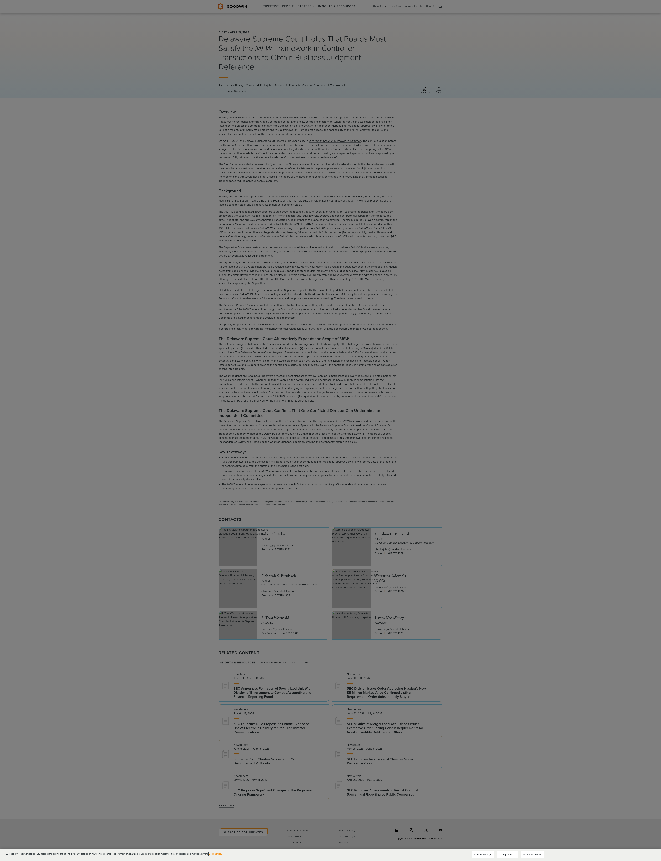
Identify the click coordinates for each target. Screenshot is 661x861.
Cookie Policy (215, 853)
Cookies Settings (482, 854)
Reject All (507, 854)
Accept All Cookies (532, 854)
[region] (330, 855)
